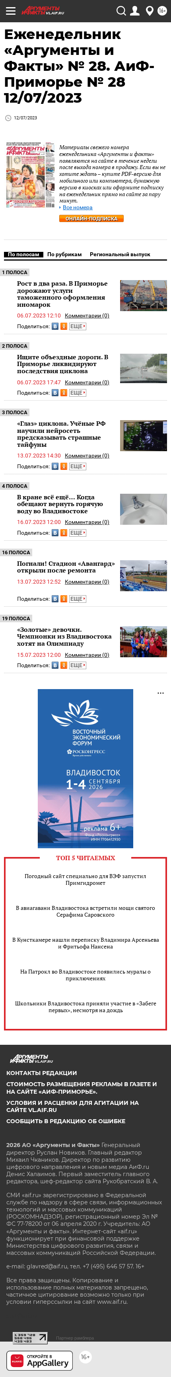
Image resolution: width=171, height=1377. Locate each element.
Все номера (78, 207)
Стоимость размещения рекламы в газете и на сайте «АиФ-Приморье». (81, 1088)
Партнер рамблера (75, 1338)
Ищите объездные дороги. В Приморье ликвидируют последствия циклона (62, 364)
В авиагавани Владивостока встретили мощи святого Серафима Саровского (85, 911)
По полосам (23, 254)
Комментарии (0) (87, 315)
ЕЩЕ (77, 326)
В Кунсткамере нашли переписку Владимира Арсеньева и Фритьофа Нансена (85, 943)
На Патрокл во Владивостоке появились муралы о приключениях (85, 975)
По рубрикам (64, 254)
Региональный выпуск (120, 254)
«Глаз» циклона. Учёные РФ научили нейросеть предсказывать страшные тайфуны (61, 434)
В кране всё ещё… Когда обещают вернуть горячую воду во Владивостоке (60, 504)
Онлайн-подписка (92, 219)
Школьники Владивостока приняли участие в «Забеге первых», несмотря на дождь (85, 1006)
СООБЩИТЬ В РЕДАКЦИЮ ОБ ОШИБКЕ (65, 1121)
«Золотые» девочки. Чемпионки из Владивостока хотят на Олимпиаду (64, 636)
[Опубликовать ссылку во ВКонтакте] (55, 326)
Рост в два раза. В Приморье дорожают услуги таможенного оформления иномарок (62, 294)
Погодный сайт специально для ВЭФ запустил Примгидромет (85, 879)
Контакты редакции (41, 1073)
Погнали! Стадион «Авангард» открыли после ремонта (66, 567)
